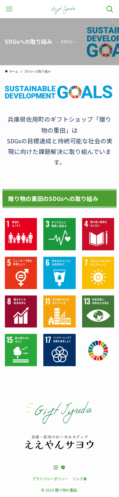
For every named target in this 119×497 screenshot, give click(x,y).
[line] (63, 467)
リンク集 (79, 478)
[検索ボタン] (110, 9)
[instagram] (56, 467)
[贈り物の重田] (61, 9)
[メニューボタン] (9, 9)
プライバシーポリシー (50, 478)
